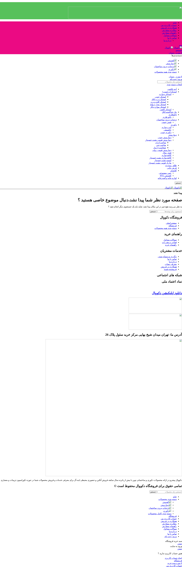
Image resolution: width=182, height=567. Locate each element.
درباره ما (167, 40)
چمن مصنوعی (165, 173)
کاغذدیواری (166, 155)
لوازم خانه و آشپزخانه (167, 178)
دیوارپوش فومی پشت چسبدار (158, 140)
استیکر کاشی (165, 109)
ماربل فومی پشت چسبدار (160, 163)
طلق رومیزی (171, 165)
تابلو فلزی (167, 117)
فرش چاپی (172, 168)
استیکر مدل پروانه (158, 104)
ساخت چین (161, 145)
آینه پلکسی (172, 89)
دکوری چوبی (165, 132)
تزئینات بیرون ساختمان (166, 120)
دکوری (174, 125)
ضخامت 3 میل (159, 147)
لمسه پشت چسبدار (162, 160)
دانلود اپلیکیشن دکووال (167, 293)
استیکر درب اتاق (159, 99)
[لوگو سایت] (177, 48)
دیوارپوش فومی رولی (161, 150)
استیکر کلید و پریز (158, 102)
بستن (179, 544)
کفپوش (173, 170)
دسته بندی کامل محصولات (159, 513)
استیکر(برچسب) (169, 92)
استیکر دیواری (165, 94)
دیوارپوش (172, 135)
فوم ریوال (167, 153)
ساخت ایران (160, 142)
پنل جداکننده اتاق (169, 112)
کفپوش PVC (165, 175)
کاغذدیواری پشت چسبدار (160, 158)
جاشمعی (167, 130)
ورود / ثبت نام (171, 536)
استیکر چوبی (160, 97)
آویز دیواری (166, 127)
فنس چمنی (166, 122)
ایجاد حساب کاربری (173, 558)
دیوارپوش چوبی (164, 137)
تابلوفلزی (173, 114)
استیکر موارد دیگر (158, 107)
